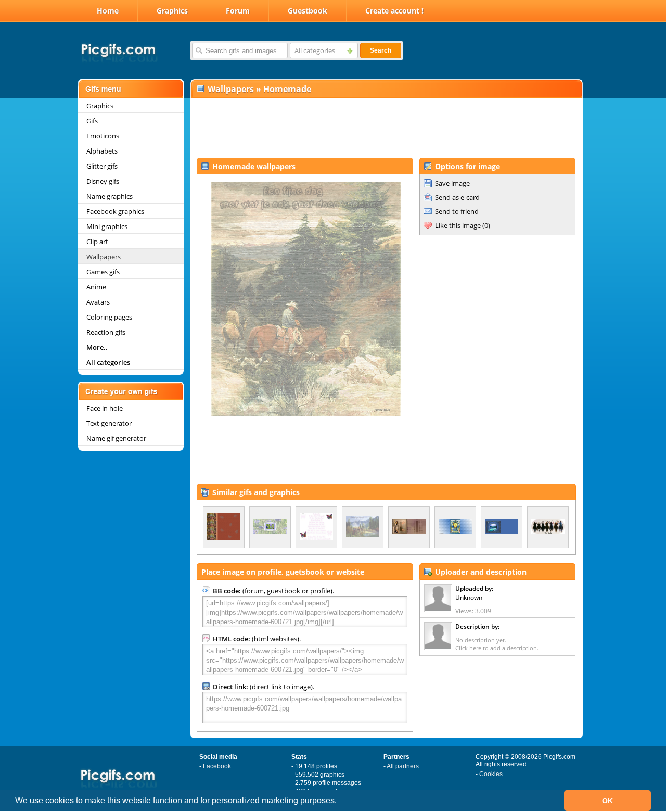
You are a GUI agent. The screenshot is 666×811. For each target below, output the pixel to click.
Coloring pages (109, 317)
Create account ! (394, 11)
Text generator (109, 423)
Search (380, 50)
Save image (452, 183)
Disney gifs (102, 181)
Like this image (458, 225)
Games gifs (103, 271)
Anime (96, 287)
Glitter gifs (102, 166)
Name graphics (109, 196)
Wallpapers (103, 256)
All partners (403, 766)
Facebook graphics (115, 211)
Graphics (172, 11)
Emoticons (102, 136)
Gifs (92, 120)
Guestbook (307, 11)
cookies (59, 800)
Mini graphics (106, 226)
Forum (238, 11)
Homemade (287, 89)
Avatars (98, 302)
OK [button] (607, 800)
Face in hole (104, 408)
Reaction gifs (105, 332)
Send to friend (457, 211)
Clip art (97, 241)
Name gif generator (116, 438)
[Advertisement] (386, 128)
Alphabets (102, 151)
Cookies (491, 774)
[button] (340, 801)
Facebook (217, 766)
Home (108, 11)
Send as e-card (457, 197)
